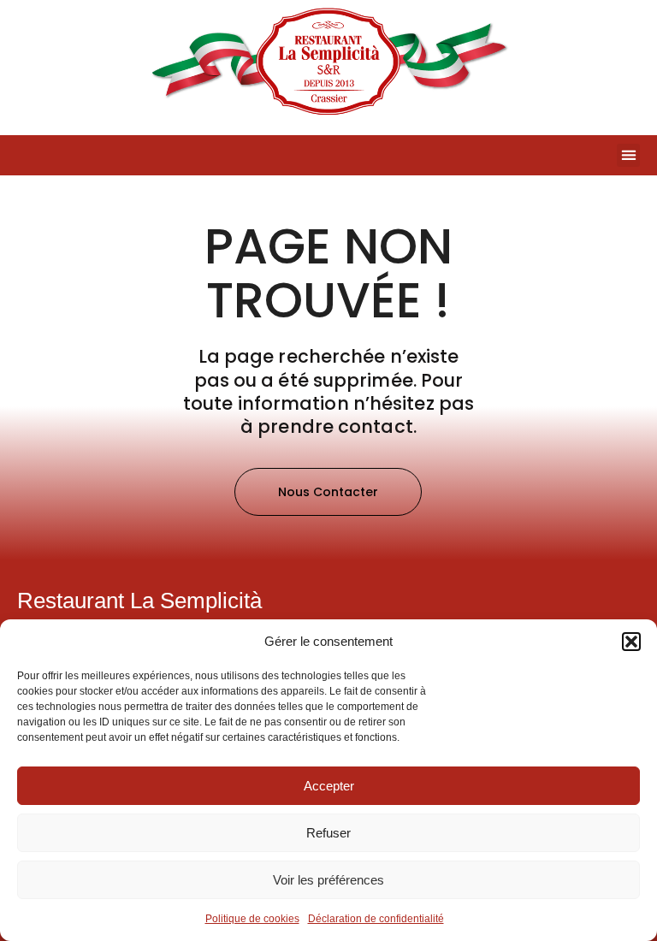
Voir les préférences (328, 880)
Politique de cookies (252, 919)
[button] (631, 641)
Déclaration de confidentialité (376, 919)
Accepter (329, 785)
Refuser (328, 833)
